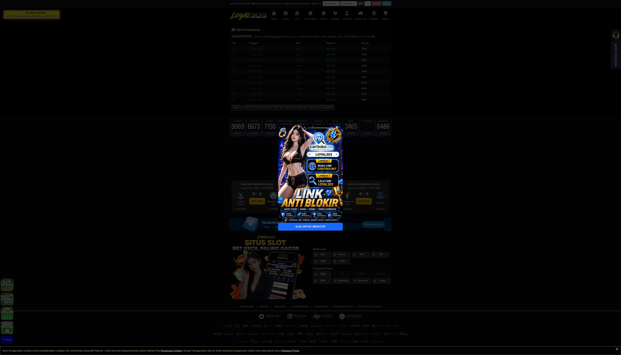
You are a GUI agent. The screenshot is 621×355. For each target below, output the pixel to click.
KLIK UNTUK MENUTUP (311, 226)
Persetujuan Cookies (171, 350)
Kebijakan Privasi (290, 350)
